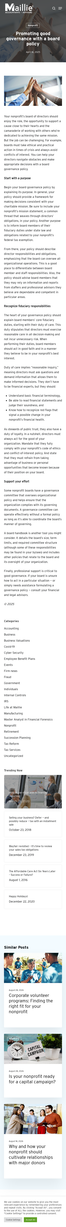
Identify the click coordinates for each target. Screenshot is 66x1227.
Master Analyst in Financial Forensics (28, 719)
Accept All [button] (30, 1220)
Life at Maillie (13, 707)
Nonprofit (33, 25)
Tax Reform (11, 743)
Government (12, 683)
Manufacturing (13, 713)
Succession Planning (17, 737)
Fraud (7, 677)
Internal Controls (15, 695)
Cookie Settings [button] (13, 1220)
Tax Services (12, 749)
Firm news (10, 671)
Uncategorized (13, 756)
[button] (60, 8)
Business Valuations (17, 640)
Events (8, 665)
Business (9, 634)
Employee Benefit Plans (19, 658)
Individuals (11, 689)
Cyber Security (14, 652)
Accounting (11, 628)
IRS (6, 701)
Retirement (11, 731)
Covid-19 (9, 646)
